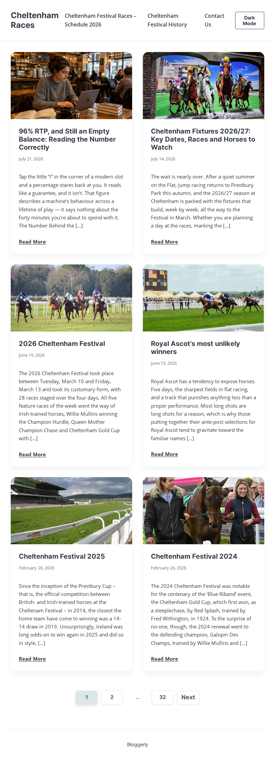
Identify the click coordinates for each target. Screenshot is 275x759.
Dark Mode (249, 20)
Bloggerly (137, 744)
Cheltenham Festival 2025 (62, 556)
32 (162, 697)
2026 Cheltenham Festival (62, 344)
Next (188, 697)
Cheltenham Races (35, 20)
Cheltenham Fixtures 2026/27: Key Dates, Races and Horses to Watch (203, 139)
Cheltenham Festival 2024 (194, 556)
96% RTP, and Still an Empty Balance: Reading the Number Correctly (67, 139)
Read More (32, 241)
